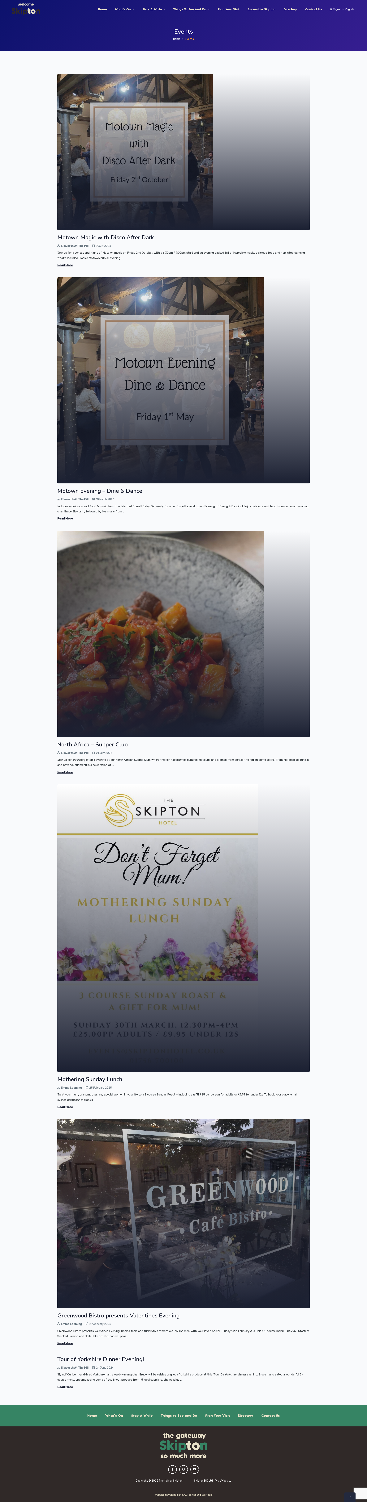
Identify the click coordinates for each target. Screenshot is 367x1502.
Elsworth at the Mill (75, 246)
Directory (290, 9)
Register (350, 9)
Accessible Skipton (261, 9)
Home (102, 9)
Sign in (337, 9)
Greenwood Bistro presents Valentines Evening (118, 1316)
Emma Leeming (71, 1087)
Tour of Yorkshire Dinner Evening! (100, 1359)
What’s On (123, 9)
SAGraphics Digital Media (197, 1494)
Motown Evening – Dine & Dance (99, 491)
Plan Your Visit (228, 9)
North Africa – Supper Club (92, 745)
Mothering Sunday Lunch (89, 1079)
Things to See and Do (190, 9)
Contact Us (313, 9)
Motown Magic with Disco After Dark (105, 237)
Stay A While (152, 9)
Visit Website (223, 1480)
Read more (65, 265)
